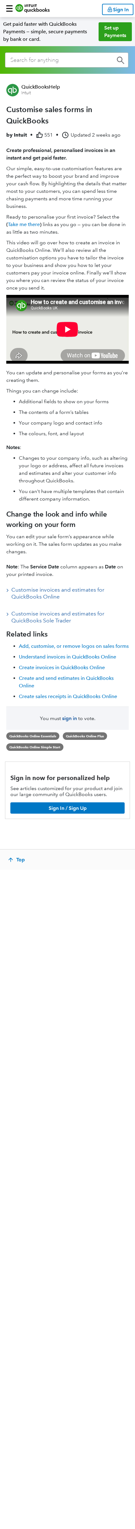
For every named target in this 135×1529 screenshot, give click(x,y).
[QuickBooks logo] (32, 8)
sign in (69, 718)
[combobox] (66, 60)
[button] (9, 8)
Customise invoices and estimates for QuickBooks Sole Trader (57, 617)
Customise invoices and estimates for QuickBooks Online (57, 593)
